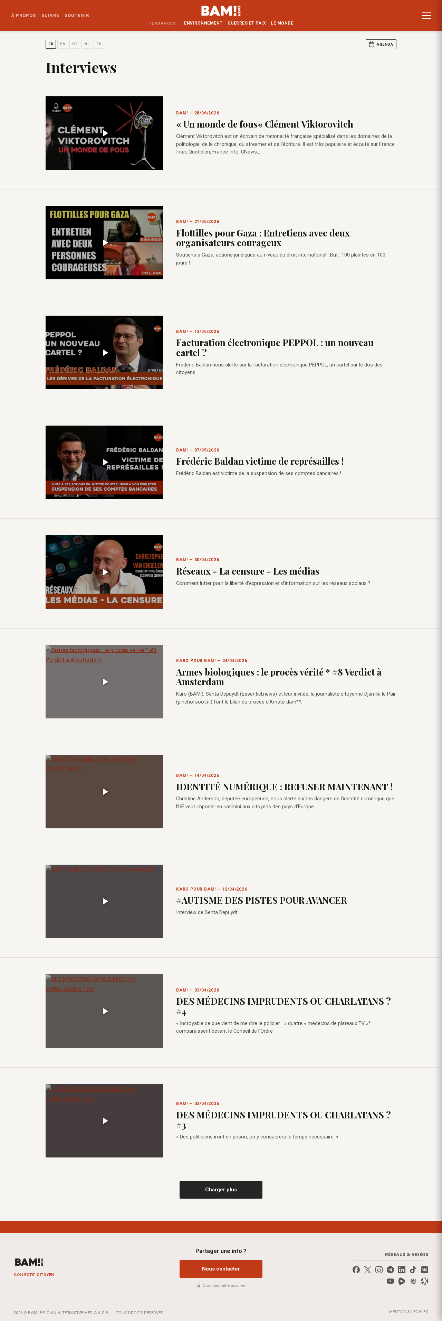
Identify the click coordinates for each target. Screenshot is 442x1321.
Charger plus (221, 1190)
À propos (23, 15)
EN (62, 44)
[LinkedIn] (401, 1269)
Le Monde (282, 23)
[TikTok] (413, 1269)
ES (99, 44)
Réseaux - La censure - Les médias (247, 571)
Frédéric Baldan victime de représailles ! (260, 461)
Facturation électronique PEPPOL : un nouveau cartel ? (275, 347)
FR (50, 44)
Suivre (50, 15)
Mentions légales (408, 1311)
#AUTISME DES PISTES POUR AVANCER (261, 900)
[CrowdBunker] (413, 1281)
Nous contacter (221, 1269)
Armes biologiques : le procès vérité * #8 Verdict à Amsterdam (279, 677)
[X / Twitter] (367, 1269)
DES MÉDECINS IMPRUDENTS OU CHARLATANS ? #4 (283, 1006)
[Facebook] (356, 1269)
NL (86, 44)
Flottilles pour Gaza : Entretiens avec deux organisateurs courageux (263, 238)
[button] (426, 15)
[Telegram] (390, 1269)
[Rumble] (401, 1281)
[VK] (424, 1269)
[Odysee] (424, 1281)
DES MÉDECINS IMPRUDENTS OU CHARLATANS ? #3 (283, 1120)
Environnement (203, 23)
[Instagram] (379, 1269)
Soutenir (77, 15)
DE (74, 44)
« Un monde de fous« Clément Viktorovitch (264, 124)
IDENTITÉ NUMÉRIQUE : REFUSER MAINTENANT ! (284, 787)
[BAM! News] (221, 10)
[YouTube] (390, 1281)
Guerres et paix (247, 23)
